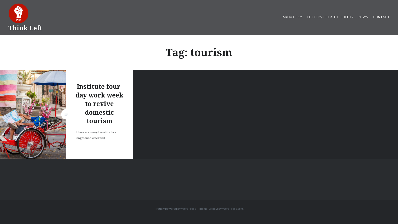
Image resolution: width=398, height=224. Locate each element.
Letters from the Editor (330, 17)
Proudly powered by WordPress (175, 208)
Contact (381, 17)
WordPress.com (232, 208)
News (363, 17)
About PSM (293, 17)
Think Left (25, 28)
